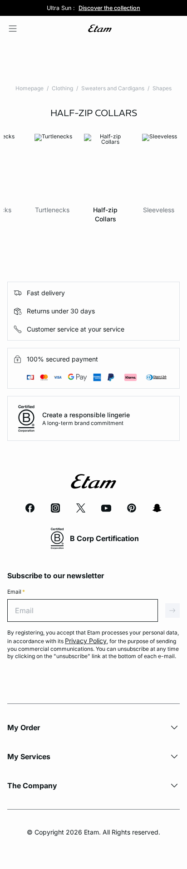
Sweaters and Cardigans (112, 88)
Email (16, 591)
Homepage (29, 88)
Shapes (162, 88)
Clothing (62, 88)
